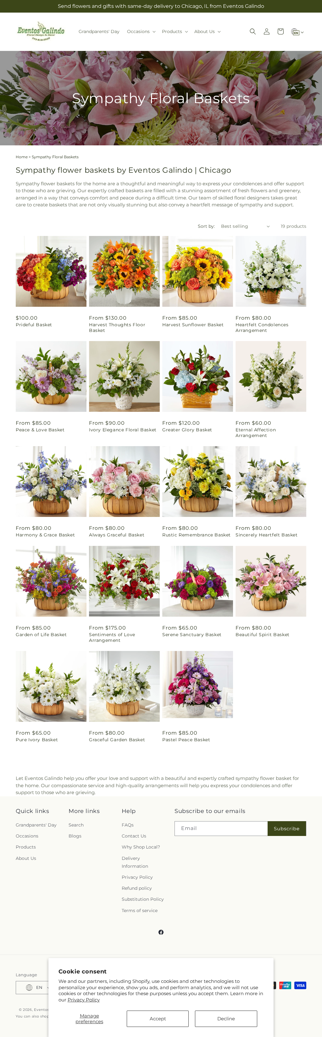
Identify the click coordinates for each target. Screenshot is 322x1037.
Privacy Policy (84, 1000)
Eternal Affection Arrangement (256, 432)
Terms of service (140, 910)
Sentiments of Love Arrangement (112, 637)
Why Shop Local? (141, 847)
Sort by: (206, 226)
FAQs (128, 825)
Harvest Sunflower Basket (193, 325)
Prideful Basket (34, 325)
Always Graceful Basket (116, 535)
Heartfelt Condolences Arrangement (262, 327)
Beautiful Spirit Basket (263, 634)
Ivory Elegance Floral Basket (123, 430)
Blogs (75, 836)
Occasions (27, 836)
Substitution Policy (143, 899)
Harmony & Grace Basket (45, 535)
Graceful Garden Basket (117, 740)
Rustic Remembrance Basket (196, 535)
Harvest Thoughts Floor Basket (117, 327)
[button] (140, 31)
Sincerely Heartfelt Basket (267, 535)
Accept (158, 1019)
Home (22, 156)
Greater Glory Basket (187, 430)
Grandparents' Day (36, 825)
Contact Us (134, 836)
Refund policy (137, 888)
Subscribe (287, 829)
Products (26, 847)
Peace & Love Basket (40, 430)
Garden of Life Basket (41, 634)
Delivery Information (135, 862)
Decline (226, 1019)
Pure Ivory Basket (37, 740)
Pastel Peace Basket (186, 740)
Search (76, 825)
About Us (26, 858)
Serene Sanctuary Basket (192, 634)
